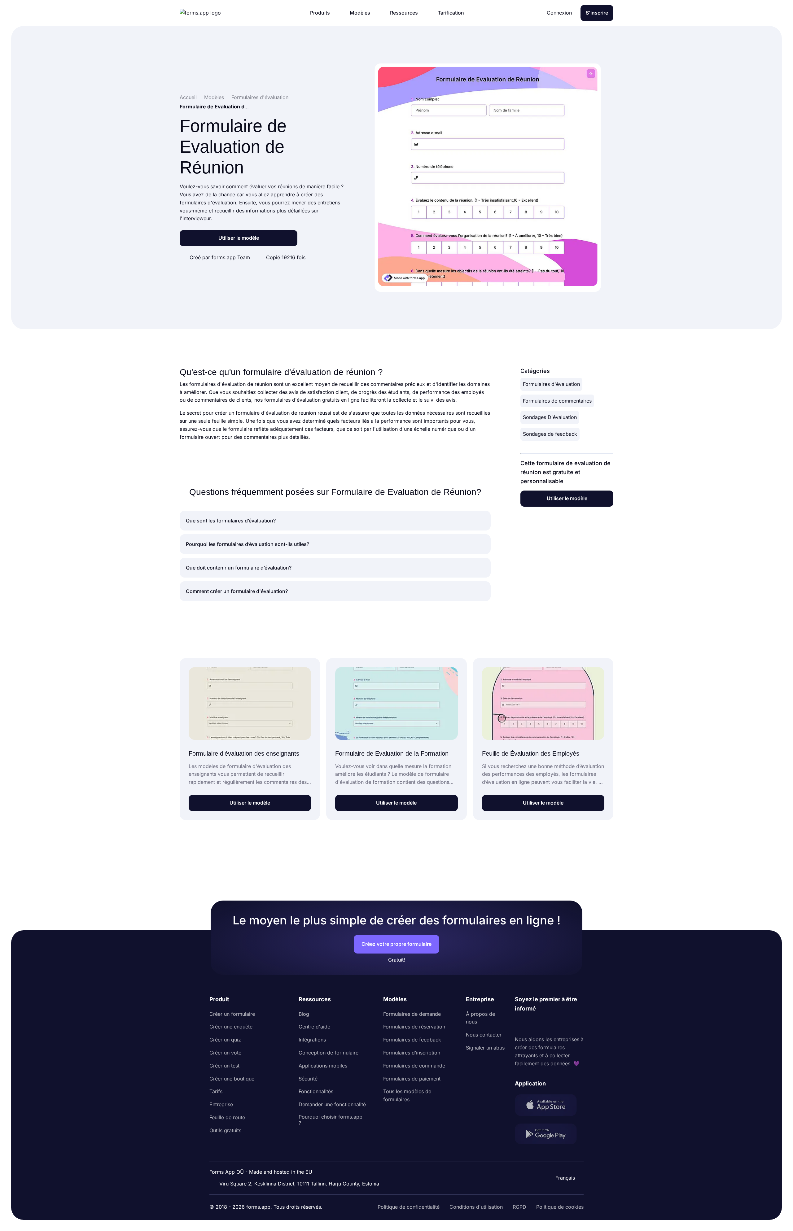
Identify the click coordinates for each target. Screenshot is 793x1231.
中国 (562, 1161)
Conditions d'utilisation (476, 1207)
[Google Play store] (549, 1135)
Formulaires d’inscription (411, 1053)
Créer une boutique (231, 1079)
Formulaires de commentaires (557, 401)
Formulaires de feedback (412, 1040)
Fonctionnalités (316, 1091)
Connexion (559, 13)
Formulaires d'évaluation (551, 384)
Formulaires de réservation (414, 1027)
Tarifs (215, 1091)
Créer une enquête (230, 1027)
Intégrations (312, 1040)
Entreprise (221, 1104)
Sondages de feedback (550, 434)
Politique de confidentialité (409, 1207)
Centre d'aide (314, 1027)
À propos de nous (480, 1018)
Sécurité (308, 1079)
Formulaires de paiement (411, 1079)
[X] (547, 1024)
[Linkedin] (520, 1024)
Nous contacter (484, 1035)
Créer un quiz (225, 1040)
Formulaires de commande (414, 1066)
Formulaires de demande (412, 1014)
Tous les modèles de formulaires (407, 1095)
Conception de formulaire (328, 1053)
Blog (304, 1014)
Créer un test (224, 1066)
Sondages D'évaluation (550, 417)
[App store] (549, 1106)
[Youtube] (561, 1024)
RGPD (519, 1207)
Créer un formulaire (232, 1014)
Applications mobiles (323, 1066)
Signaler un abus (485, 1048)
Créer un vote (225, 1053)
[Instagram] (533, 1024)
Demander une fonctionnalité (332, 1104)
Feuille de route (227, 1117)
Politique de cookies (560, 1207)
